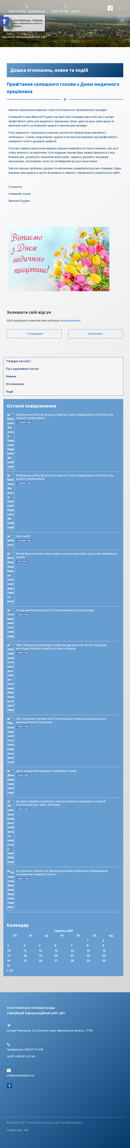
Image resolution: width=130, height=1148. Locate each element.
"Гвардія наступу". (19, 361)
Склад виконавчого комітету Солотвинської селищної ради (55, 610)
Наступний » (95, 333)
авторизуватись (70, 320)
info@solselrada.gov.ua (20, 1075)
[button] (4, 21)
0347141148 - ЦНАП (66, 11)
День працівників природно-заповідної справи (46, 770)
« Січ (10, 970)
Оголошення (15, 383)
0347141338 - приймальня (26, 11)
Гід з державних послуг (22, 368)
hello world (23, 536)
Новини (11, 376)
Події (9, 391)
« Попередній (34, 333)
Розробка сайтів (14, 1130)
